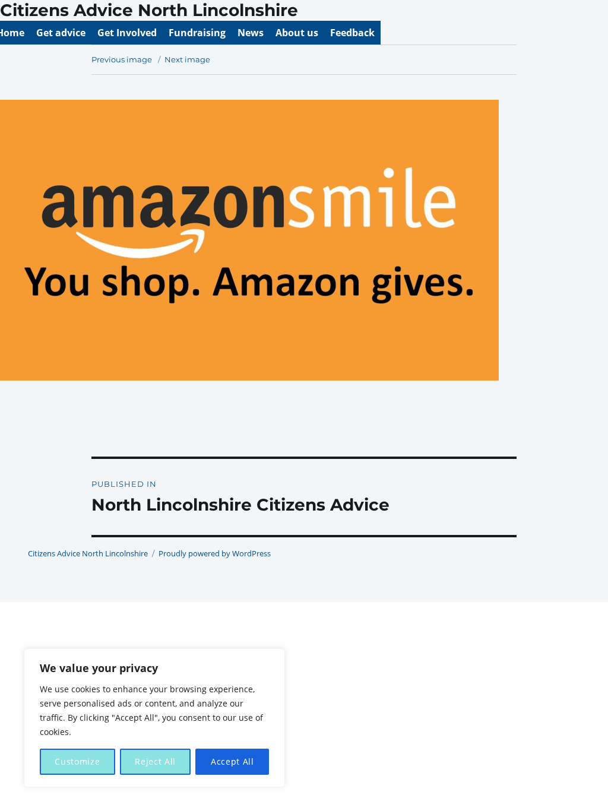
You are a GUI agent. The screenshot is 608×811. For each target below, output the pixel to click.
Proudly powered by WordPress (215, 553)
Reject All (155, 761)
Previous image (121, 59)
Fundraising (197, 32)
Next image (187, 59)
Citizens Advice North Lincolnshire (149, 10)
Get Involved (127, 32)
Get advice (61, 32)
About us (297, 32)
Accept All (232, 761)
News (251, 32)
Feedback (352, 32)
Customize (77, 761)
